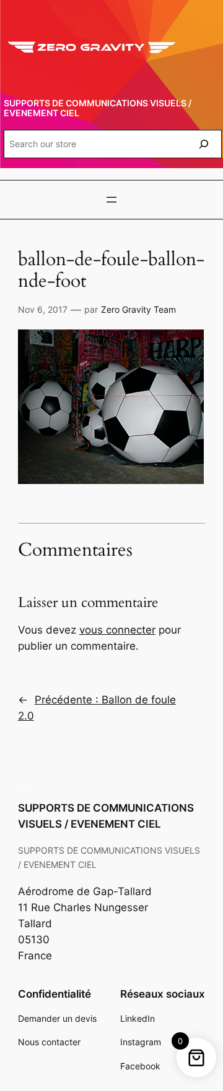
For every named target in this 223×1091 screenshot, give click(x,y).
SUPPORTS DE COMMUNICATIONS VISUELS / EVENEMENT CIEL (97, 108)
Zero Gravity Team (138, 309)
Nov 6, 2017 (43, 309)
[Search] (203, 143)
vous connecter (117, 630)
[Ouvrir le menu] (111, 199)
